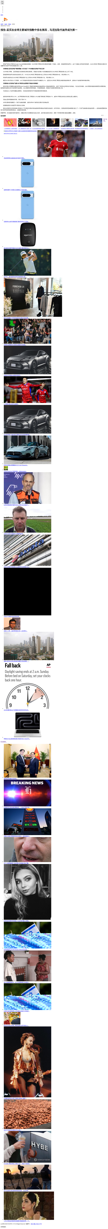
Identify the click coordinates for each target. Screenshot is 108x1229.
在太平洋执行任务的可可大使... (12, 1130)
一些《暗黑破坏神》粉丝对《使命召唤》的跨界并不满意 (30, 128)
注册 (2, 3)
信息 (6, 24)
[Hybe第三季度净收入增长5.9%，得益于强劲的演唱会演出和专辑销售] (27, 1162)
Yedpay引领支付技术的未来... (12, 616)
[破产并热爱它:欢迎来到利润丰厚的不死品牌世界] (33, 316)
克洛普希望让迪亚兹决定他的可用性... (14, 158)
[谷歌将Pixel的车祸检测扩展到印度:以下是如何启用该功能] (27, 220)
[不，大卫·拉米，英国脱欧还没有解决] (52, 126)
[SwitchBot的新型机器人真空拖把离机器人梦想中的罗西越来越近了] (38, 126)
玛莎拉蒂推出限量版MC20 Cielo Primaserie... (16, 465)
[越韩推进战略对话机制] (27, 777)
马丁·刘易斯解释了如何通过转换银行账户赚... (16, 863)
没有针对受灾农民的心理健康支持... (14, 533)
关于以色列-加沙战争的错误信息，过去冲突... (16, 1190)
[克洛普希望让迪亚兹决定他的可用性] (61, 156)
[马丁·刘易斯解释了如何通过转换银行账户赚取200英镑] (27, 861)
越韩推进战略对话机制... (10, 778)
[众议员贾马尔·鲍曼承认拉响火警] (67, 126)
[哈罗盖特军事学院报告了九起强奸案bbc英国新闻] (27, 919)
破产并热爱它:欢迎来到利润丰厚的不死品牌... (16, 318)
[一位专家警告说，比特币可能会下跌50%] (10, 126)
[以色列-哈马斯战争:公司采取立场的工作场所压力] (27, 1009)
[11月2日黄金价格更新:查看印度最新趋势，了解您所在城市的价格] (29, 1219)
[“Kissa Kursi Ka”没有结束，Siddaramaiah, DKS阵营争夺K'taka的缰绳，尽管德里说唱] (6, 469)
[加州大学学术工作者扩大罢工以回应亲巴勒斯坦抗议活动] (20, 131)
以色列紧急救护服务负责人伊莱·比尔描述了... (16, 505)
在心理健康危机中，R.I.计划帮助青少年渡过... (16, 982)
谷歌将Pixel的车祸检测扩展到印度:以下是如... (16, 221)
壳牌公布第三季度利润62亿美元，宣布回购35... (17, 836)
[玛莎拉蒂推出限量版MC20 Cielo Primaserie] (27, 463)
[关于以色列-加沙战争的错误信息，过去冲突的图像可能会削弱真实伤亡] (27, 1189)
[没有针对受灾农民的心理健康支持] (27, 532)
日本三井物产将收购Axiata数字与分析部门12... (17, 567)
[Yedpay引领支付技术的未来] (27, 615)
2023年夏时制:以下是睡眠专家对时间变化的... (16, 710)
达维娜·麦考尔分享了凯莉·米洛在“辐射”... (15, 1098)
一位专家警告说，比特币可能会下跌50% (12, 128)
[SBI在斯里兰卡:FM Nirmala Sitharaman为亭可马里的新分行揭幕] (27, 948)
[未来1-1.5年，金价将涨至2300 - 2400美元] (12, 629)
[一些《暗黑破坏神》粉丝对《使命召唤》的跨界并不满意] (24, 126)
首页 (2, 24)
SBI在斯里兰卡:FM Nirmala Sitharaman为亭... (16, 949)
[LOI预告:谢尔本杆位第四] (27, 402)
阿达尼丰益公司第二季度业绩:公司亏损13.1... (16, 1025)
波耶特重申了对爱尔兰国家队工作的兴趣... (16, 189)
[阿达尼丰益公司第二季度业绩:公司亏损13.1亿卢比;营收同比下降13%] (12, 1024)
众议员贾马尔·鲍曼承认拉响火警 (67, 128)
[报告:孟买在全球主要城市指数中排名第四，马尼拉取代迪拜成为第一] (29, 659)
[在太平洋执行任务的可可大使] (27, 1128)
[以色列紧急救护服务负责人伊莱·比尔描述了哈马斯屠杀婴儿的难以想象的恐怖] (27, 503)
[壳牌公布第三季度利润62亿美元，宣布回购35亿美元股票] (27, 834)
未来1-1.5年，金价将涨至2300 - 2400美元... (15, 631)
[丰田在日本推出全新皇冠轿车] (27, 373)
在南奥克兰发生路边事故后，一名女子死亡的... (17, 807)
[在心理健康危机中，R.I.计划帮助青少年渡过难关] (27, 981)
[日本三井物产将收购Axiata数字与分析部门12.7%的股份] (27, 565)
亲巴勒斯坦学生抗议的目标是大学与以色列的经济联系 (86, 128)
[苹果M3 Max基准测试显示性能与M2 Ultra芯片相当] (27, 737)
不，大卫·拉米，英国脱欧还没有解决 (54, 128)
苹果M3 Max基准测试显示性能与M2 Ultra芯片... (17, 738)
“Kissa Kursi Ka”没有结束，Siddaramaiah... (15, 471)
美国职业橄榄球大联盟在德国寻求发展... (15, 344)
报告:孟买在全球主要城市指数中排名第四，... (16, 661)
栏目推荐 (3, 741)
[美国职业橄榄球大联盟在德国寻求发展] (27, 343)
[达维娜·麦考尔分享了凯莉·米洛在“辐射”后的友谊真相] (27, 1097)
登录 (2, 1)
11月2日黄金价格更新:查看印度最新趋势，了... (17, 1221)
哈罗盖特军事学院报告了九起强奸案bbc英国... (16, 921)
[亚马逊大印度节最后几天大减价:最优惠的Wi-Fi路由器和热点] (27, 246)
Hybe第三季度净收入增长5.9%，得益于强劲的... (17, 1163)
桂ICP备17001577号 (36, 1224)
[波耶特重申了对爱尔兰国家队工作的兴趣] (27, 188)
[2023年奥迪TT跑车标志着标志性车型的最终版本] (27, 433)
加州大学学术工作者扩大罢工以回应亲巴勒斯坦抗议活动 (16, 133)
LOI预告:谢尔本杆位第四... (11, 404)
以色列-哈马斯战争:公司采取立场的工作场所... (16, 1011)
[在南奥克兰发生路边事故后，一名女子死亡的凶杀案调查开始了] (27, 806)
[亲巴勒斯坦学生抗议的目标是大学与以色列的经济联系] (81, 126)
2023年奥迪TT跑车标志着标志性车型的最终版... (17, 434)
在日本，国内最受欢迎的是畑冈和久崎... (15, 276)
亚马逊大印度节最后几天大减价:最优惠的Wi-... (17, 248)
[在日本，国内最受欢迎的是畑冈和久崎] (27, 275)
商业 (9, 24)
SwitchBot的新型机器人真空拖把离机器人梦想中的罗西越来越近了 (46, 128)
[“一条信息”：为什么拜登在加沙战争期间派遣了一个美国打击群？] (95, 126)
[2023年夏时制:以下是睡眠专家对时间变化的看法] (27, 708)
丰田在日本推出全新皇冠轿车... (12, 375)
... (105, 120)
